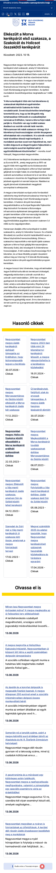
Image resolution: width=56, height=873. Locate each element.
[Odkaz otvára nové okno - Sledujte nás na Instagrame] (11, 14)
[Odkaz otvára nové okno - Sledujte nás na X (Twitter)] (15, 14)
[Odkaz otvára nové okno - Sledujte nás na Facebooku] (2, 14)
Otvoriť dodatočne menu (12, 8)
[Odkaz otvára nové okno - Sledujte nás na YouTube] (27, 14)
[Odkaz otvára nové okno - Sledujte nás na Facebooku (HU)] (7, 14)
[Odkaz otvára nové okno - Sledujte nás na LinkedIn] (19, 14)
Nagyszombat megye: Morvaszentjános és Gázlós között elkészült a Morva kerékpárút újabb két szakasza (14, 399)
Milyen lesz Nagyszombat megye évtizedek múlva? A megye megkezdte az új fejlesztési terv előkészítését (27, 610)
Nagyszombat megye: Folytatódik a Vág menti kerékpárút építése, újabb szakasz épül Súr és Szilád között (40, 491)
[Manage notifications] (42, 866)
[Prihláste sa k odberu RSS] (23, 14)
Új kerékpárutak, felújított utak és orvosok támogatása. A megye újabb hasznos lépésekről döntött (40, 399)
